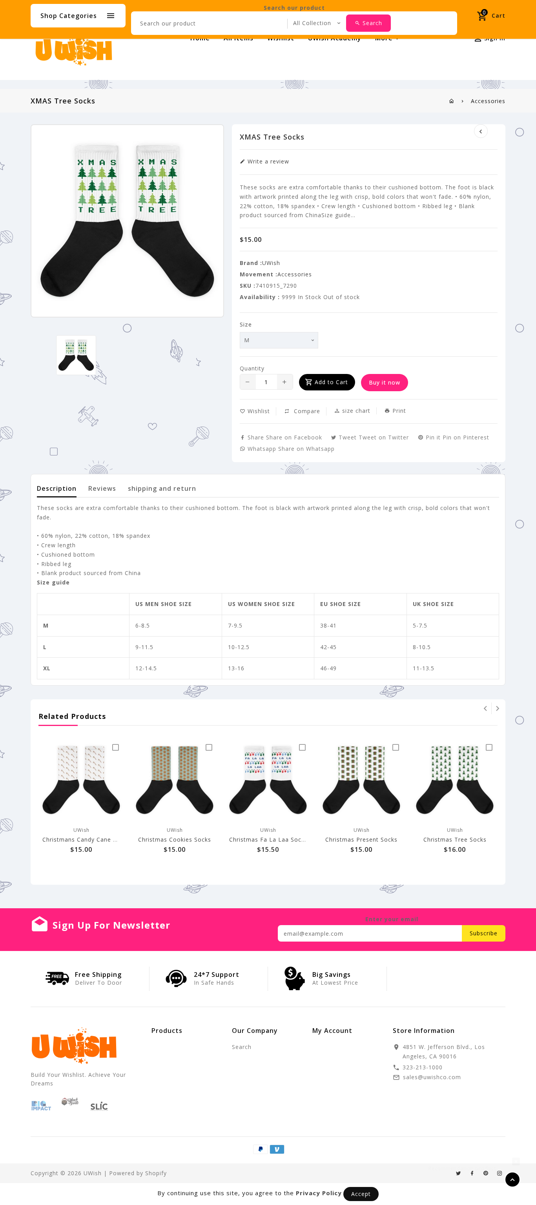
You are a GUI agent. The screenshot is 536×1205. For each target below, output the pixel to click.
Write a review (267, 161)
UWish (271, 263)
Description (57, 488)
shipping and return (162, 488)
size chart (355, 410)
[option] (76, 355)
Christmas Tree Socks (455, 839)
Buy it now (384, 382)
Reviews (102, 488)
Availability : (260, 297)
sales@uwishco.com (432, 1077)
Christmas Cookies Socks (174, 839)
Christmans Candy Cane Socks (86, 839)
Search (242, 1047)
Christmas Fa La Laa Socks (268, 839)
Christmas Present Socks (361, 839)
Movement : (258, 274)
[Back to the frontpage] (452, 101)
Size (246, 324)
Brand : (251, 263)
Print (398, 410)
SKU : (247, 285)
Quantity (252, 368)
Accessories (488, 101)
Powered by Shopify (138, 1173)
